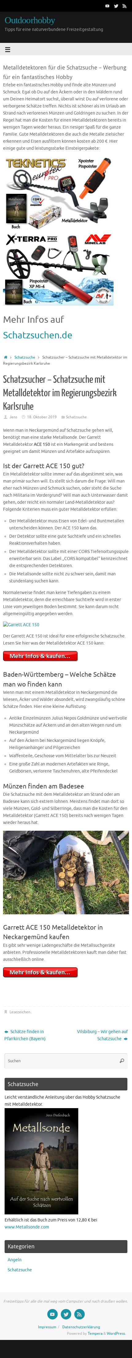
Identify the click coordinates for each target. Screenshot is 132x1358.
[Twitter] (116, 6)
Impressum (47, 1327)
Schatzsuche (24, 357)
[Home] (5, 357)
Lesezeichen (20, 1012)
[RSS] (124, 6)
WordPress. (116, 1333)
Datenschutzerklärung (81, 1327)
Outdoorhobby (30, 20)
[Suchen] (121, 1061)
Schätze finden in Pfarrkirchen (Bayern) (25, 1035)
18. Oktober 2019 (42, 417)
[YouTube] (107, 6)
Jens (13, 417)
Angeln (14, 1259)
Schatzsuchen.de (37, 335)
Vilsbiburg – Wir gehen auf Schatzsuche (102, 1035)
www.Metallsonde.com (27, 1227)
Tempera (95, 1333)
